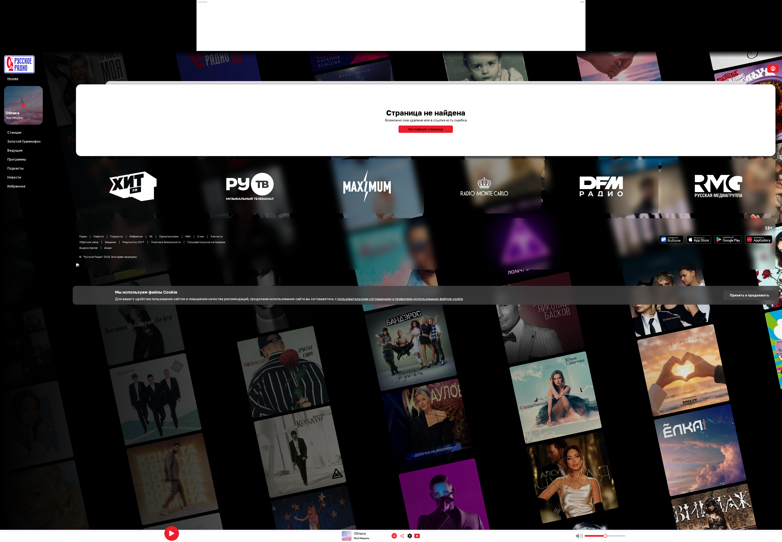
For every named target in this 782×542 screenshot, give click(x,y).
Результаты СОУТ (133, 242)
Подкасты (116, 236)
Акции (108, 247)
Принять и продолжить (749, 295)
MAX (188, 236)
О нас (200, 236)
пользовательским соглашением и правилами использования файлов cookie (400, 299)
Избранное (136, 236)
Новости (98, 236)
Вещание (110, 242)
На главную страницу (425, 129)
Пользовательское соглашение (206, 242)
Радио (83, 236)
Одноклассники (169, 236)
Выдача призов (88, 247)
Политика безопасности (166, 242)
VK (151, 236)
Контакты (217, 236)
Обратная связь (88, 242)
